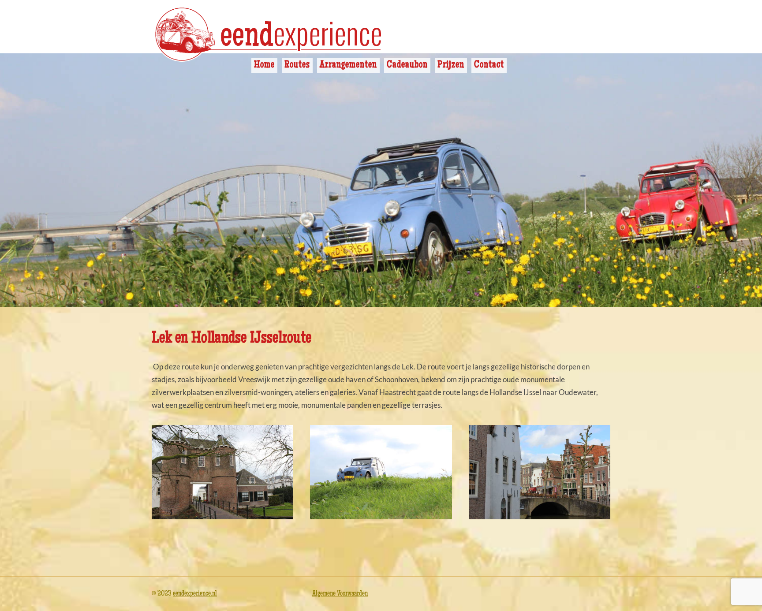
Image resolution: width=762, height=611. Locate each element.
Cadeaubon (407, 65)
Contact (489, 65)
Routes (297, 65)
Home (264, 65)
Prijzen (450, 65)
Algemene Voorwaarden (340, 594)
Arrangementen (348, 65)
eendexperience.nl (195, 594)
